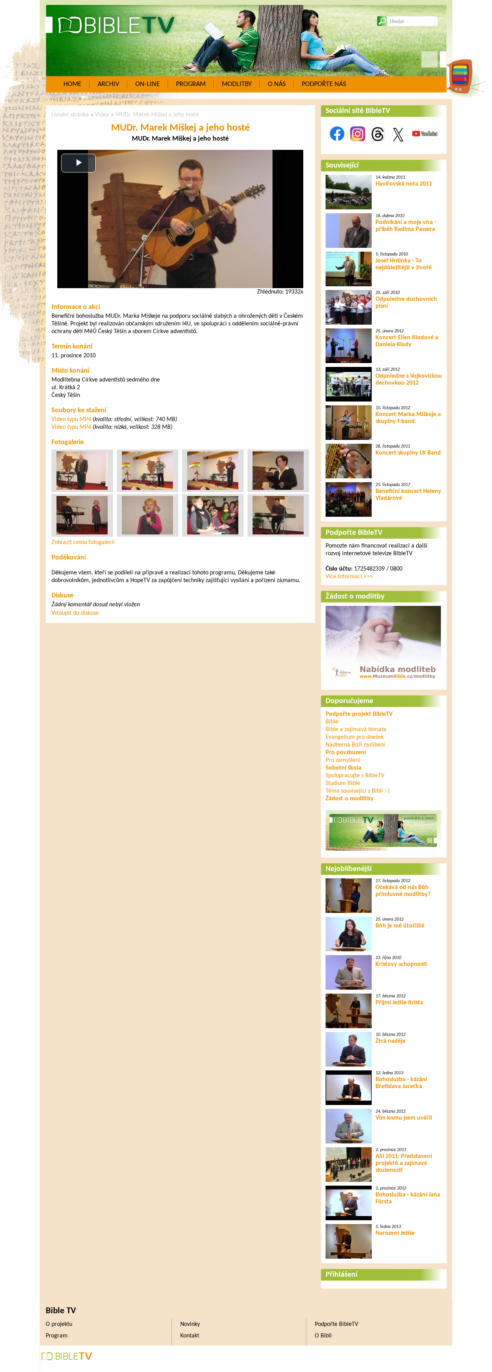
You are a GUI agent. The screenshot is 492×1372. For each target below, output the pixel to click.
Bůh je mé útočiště (400, 926)
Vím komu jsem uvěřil (404, 1118)
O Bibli (323, 1336)
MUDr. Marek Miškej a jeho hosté (157, 115)
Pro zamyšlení (343, 760)
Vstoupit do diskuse (75, 613)
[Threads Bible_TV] (378, 146)
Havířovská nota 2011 (404, 184)
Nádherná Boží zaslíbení (355, 745)
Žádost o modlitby (355, 597)
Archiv (108, 84)
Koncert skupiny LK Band (408, 453)
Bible (332, 722)
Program (191, 84)
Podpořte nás (324, 84)
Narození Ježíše (395, 1233)
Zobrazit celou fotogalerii (83, 542)
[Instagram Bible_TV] (357, 146)
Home (72, 84)
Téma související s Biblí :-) (358, 791)
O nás (277, 84)
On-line (147, 84)
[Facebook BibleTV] (337, 146)
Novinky (190, 1324)
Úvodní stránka (70, 115)
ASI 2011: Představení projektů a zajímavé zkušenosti (404, 1163)
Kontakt (189, 1336)
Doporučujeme (349, 701)
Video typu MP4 (71, 419)
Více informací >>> (349, 577)
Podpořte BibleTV (354, 533)
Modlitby (237, 84)
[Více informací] (383, 681)
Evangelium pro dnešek (355, 737)
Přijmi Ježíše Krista (399, 1003)
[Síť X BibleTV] (398, 146)
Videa (102, 115)
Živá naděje (391, 1041)
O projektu (59, 1324)
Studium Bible (343, 783)
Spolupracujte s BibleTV (355, 776)
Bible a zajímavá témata (356, 730)
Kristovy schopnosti (401, 964)
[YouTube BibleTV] (424, 146)
